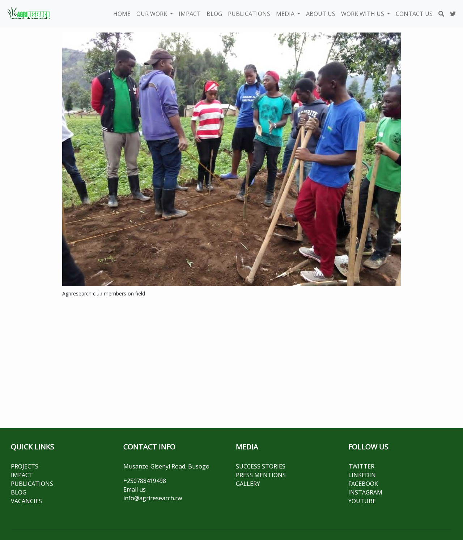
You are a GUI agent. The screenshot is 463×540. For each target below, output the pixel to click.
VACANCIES (26, 501)
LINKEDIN (362, 475)
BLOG (214, 14)
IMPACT (190, 14)
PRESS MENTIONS (261, 475)
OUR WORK (152, 14)
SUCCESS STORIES (260, 466)
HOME (122, 14)
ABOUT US (320, 14)
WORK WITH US (363, 14)
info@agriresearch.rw (152, 498)
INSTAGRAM (365, 492)
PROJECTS (24, 466)
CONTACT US (414, 14)
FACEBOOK (363, 484)
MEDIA (286, 14)
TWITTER (361, 466)
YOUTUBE (362, 501)
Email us (134, 489)
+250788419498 (144, 481)
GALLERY (248, 484)
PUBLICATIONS (249, 14)
